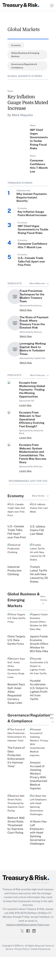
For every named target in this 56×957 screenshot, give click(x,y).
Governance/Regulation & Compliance (24, 66)
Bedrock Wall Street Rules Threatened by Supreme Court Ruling (16, 825)
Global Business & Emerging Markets (25, 55)
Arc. (22, 945)
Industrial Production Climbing (14, 570)
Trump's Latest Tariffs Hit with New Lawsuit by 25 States (39, 574)
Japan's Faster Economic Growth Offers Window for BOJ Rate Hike (39, 644)
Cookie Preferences (40, 949)
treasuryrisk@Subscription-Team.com (27, 924)
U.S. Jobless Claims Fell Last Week (37, 530)
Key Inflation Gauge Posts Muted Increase (27, 102)
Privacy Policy (22, 949)
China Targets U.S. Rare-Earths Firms (16, 640)
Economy (16, 45)
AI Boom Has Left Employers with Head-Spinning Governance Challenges (38, 832)
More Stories (38, 496)
